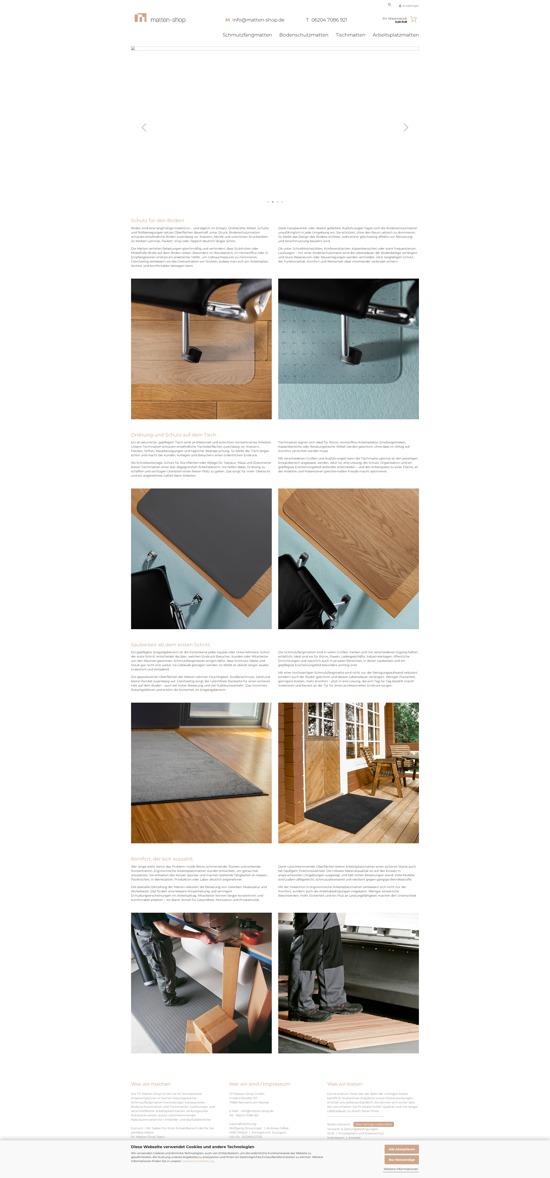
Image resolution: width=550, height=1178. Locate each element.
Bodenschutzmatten (303, 35)
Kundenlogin (410, 5)
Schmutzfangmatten (247, 35)
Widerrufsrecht (339, 1124)
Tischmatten (350, 35)
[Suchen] (389, 4)
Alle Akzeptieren (402, 1149)
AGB (330, 1133)
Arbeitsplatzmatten (396, 35)
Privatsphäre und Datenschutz (361, 1133)
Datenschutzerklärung (198, 1161)
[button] (144, 127)
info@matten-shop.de (257, 1111)
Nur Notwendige (402, 1160)
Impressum (335, 1138)
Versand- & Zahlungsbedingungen (352, 1129)
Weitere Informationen (401, 1169)
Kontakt (355, 1138)
